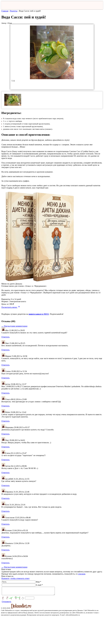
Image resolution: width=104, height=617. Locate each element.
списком (81, 574)
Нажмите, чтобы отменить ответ (15, 578)
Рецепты (13, 11)
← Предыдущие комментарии (14, 326)
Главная (4, 11)
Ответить (5, 337)
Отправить (6, 601)
